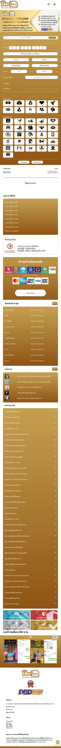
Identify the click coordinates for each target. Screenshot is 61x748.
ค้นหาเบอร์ (6, 47)
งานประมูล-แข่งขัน (8, 137)
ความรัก (41, 105)
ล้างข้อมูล (24, 162)
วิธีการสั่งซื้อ (9, 724)
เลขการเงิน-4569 (19, 130)
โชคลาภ (30, 105)
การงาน (19, 105)
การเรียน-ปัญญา (53, 112)
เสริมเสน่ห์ (30, 137)
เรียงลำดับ (7, 172)
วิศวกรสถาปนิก (41, 143)
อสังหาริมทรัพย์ (8, 150)
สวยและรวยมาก (30, 143)
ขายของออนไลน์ (53, 137)
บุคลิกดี (41, 112)
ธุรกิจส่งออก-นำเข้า (30, 150)
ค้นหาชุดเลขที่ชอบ (8, 77)
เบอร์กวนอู (42, 123)
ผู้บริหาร (41, 150)
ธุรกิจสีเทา (53, 143)
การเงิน (8, 105)
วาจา (8, 112)
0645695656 (11, 706)
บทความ (8, 723)
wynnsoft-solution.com (36, 747)
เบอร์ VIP (8, 157)
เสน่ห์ (30, 112)
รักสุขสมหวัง (30, 130)
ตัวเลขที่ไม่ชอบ (7, 89)
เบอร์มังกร (30, 123)
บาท (57, 71)
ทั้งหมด (55, 303)
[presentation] (2, 18)
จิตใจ (19, 112)
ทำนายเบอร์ (9, 721)
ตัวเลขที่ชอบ (6, 83)
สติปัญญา (8, 143)
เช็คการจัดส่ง (9, 726)
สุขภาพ (53, 105)
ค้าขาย (19, 137)
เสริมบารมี (53, 130)
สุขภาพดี (41, 130)
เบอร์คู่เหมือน (53, 123)
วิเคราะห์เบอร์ (52, 37)
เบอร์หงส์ (19, 123)
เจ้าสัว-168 (53, 150)
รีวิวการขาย (9, 728)
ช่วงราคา (5, 71)
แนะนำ (8, 123)
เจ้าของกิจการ (8, 130)
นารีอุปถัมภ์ (19, 143)
